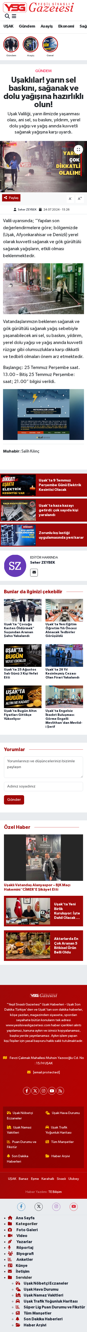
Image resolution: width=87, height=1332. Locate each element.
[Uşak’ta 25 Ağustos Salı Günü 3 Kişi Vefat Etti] (23, 655)
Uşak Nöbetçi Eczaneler (20, 1115)
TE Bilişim (55, 1192)
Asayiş (47, 26)
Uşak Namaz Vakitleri (19, 1130)
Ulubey (73, 1179)
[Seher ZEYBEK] (15, 566)
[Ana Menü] (14, 16)
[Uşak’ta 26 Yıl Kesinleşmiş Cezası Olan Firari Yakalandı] (64, 655)
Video (21, 1236)
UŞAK (8, 26)
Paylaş (14, 198)
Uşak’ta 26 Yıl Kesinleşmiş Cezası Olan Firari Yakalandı (62, 673)
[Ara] (7, 16)
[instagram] (56, 1207)
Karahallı (48, 1179)
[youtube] (74, 1207)
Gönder (14, 800)
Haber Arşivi (61, 1156)
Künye (21, 1266)
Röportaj (24, 1248)
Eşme (35, 1179)
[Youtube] (52, 1091)
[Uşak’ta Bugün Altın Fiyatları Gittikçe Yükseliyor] (23, 697)
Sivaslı (61, 1179)
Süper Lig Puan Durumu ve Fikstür (54, 1307)
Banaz (23, 1179)
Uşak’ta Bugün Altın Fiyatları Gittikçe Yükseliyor (20, 714)
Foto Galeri (27, 1230)
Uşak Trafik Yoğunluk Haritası (58, 1130)
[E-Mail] (34, 572)
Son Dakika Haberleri (18, 1158)
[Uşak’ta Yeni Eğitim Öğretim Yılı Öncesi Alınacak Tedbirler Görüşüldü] (64, 610)
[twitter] (39, 1207)
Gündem (27, 26)
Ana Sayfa (25, 1218)
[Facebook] (27, 1091)
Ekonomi (66, 26)
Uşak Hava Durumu (66, 1113)
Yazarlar (24, 1242)
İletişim (22, 1271)
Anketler (24, 1260)
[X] (35, 1091)
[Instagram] (43, 1091)
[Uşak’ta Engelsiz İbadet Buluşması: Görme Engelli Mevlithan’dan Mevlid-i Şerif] (64, 697)
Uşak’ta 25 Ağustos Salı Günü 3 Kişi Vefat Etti (21, 673)
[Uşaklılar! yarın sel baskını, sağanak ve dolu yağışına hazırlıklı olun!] (43, 166)
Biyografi (25, 1254)
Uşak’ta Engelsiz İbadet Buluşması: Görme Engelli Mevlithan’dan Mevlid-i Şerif (63, 718)
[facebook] (21, 1207)
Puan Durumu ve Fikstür (22, 1144)
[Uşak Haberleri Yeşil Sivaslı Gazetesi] (38, 7)
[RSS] (60, 1091)
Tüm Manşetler (62, 1142)
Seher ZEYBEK (27, 209)
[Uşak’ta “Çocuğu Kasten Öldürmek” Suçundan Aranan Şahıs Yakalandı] (23, 610)
